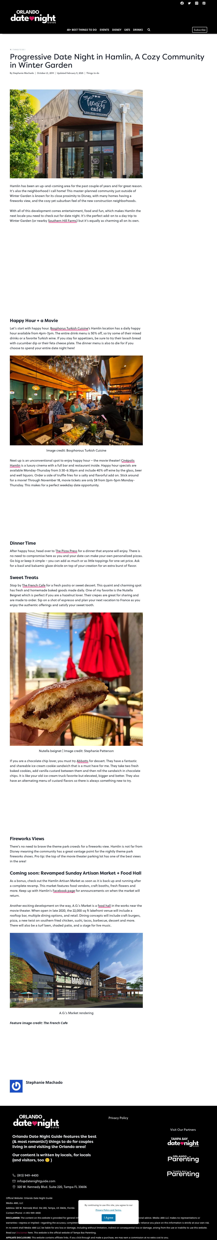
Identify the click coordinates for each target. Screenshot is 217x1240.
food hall (104, 905)
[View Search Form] (149, 30)
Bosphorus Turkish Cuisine (69, 328)
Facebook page (64, 890)
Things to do (92, 73)
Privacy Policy (118, 1117)
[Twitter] (189, 3)
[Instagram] (196, 3)
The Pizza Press (66, 551)
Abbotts (82, 761)
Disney (116, 30)
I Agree (108, 1218)
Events (104, 30)
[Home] (10, 49)
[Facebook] (182, 3)
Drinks (138, 30)
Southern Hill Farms (62, 220)
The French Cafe (33, 585)
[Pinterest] (204, 3)
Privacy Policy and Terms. (109, 1210)
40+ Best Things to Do (82, 30)
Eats (127, 30)
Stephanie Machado (23, 73)
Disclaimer (22, 1232)
